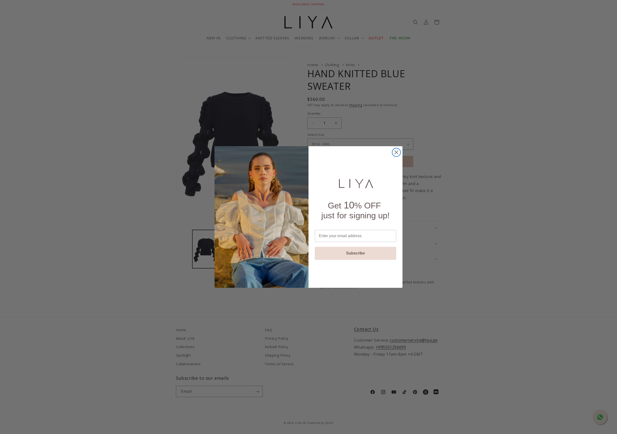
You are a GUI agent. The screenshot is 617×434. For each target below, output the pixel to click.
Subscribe (355, 253)
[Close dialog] (396, 152)
